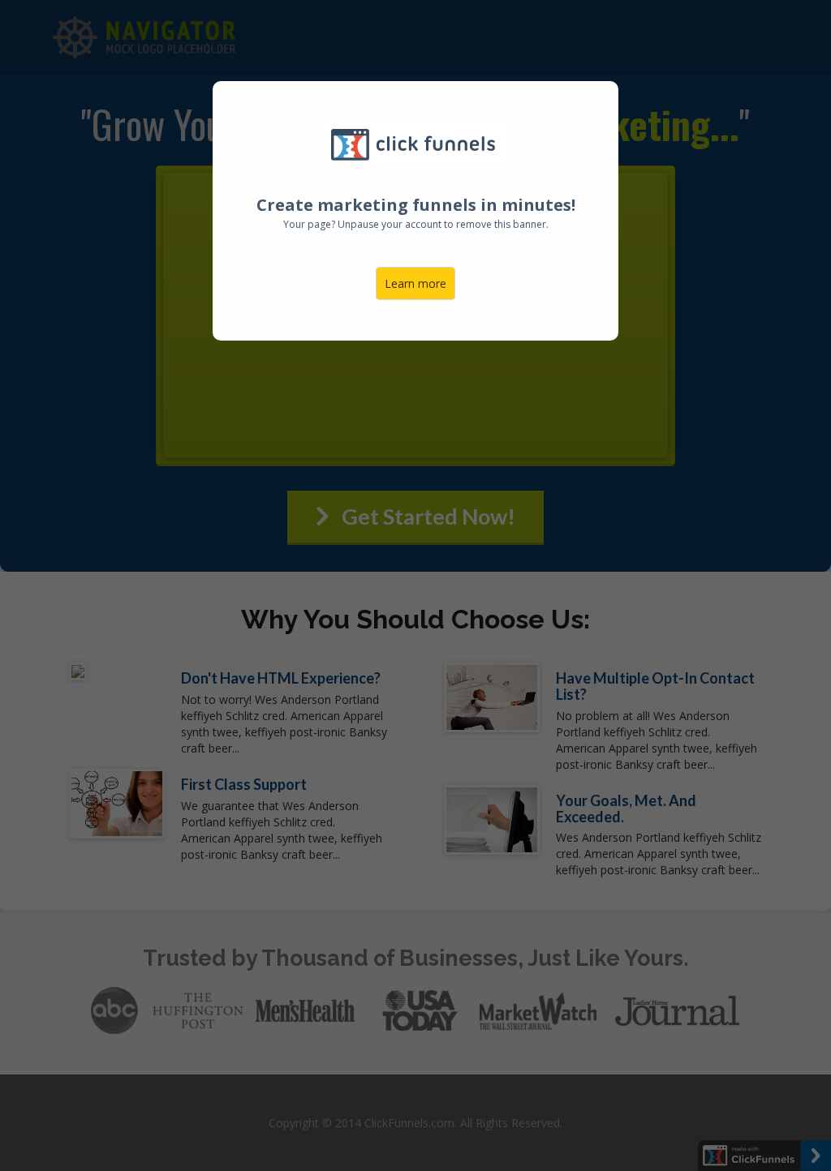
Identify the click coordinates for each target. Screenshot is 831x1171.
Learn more (415, 283)
